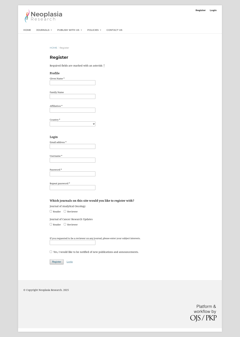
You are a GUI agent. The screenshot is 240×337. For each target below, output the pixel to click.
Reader (57, 211)
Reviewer (72, 211)
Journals (43, 30)
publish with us (68, 30)
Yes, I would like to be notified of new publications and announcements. (96, 252)
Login (213, 10)
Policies (93, 30)
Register (201, 10)
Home (27, 30)
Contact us (114, 30)
